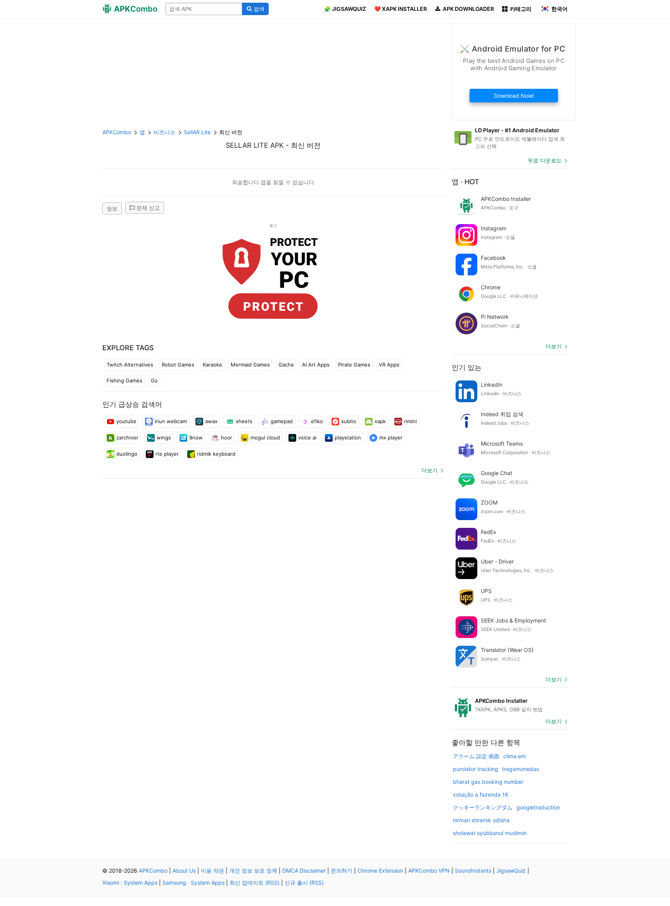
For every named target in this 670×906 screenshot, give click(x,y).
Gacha (286, 364)
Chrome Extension (380, 870)
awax (211, 421)
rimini (410, 421)
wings (164, 437)
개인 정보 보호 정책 (253, 870)
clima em (514, 756)
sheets (244, 421)
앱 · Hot (465, 182)
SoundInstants (473, 870)
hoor (226, 437)
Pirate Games (354, 364)
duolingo (126, 454)
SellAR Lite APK (255, 145)
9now (196, 437)
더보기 (429, 470)
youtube (126, 421)
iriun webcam (171, 421)
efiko (317, 421)
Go (154, 380)
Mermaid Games (250, 364)
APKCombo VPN (429, 870)
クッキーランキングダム (483, 807)
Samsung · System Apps (193, 882)
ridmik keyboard (216, 454)
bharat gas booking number (488, 781)
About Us (184, 870)
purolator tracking (475, 769)
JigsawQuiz (511, 870)
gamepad (282, 421)
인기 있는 (467, 367)
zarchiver (127, 437)
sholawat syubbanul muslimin (490, 833)
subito (348, 421)
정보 (112, 208)
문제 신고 (148, 207)
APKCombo (116, 132)
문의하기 (341, 870)
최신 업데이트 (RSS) (255, 882)
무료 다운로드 (545, 160)
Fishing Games (124, 380)
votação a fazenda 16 (480, 794)
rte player (167, 454)
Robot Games (178, 364)
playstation (348, 437)
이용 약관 (212, 870)
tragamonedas (520, 769)
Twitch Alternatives (130, 364)
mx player (390, 437)
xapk (380, 421)
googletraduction (538, 807)
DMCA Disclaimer (304, 870)
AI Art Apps (316, 364)
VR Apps (389, 364)
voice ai (307, 437)
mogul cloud (265, 437)
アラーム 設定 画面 (476, 756)
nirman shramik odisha (481, 820)
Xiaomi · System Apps (129, 882)
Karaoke (212, 364)
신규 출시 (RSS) (304, 882)
